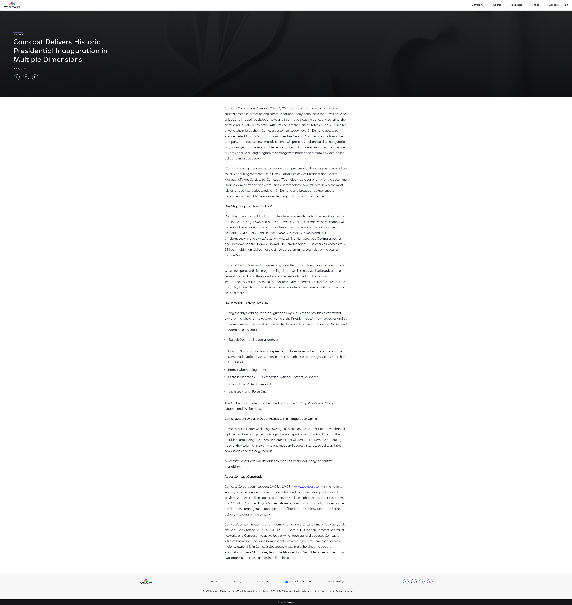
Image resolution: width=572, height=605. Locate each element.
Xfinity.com (225, 591)
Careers (554, 5)
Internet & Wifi (269, 591)
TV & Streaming (286, 591)
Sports (497, 5)
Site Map (237, 591)
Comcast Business (252, 591)
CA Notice (262, 582)
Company (477, 5)
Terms (214, 582)
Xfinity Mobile (321, 591)
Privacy (237, 582)
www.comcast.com (308, 486)
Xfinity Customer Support (341, 591)
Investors (516, 5)
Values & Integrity (304, 591)
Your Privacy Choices (300, 582)
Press (535, 5)
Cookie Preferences (286, 602)
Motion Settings (336, 582)
